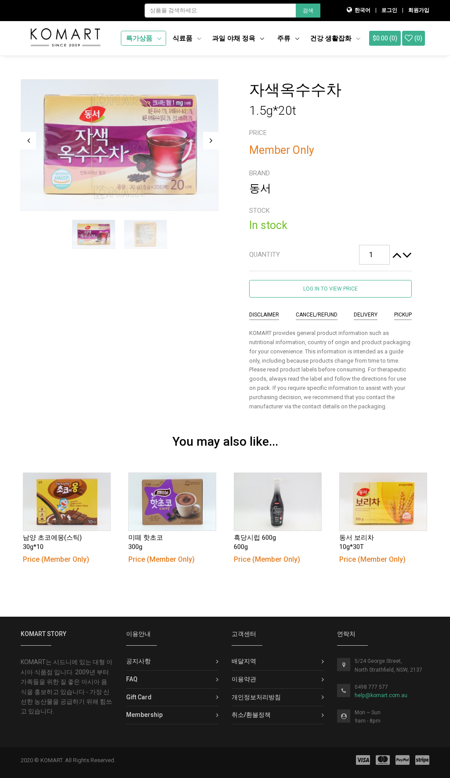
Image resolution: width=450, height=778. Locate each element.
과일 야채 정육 (234, 38)
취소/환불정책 (251, 714)
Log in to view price (330, 289)
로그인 (389, 10)
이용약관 (244, 679)
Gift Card (139, 697)
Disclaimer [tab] (264, 315)
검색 (308, 10)
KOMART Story (43, 633)
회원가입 (418, 10)
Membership (144, 714)
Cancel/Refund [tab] (317, 315)
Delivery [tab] (365, 315)
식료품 (183, 38)
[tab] (330, 255)
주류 (284, 38)
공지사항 (138, 661)
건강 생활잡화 (331, 38)
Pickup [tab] (403, 315)
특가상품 (140, 38)
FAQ (132, 679)
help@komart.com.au (381, 695)
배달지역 (244, 661)
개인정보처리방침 (256, 697)
